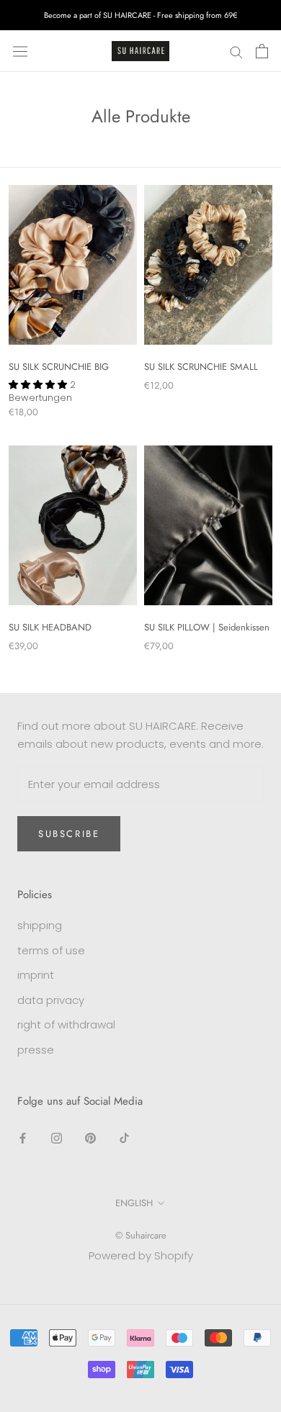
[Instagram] (56, 1138)
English (134, 1203)
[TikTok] (124, 1138)
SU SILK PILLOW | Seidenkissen (206, 627)
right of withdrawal (66, 1024)
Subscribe (68, 834)
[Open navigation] (20, 51)
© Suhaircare (140, 1235)
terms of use (51, 950)
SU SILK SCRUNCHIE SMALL (201, 367)
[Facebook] (22, 1138)
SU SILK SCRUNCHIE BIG (59, 367)
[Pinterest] (90, 1138)
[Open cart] (262, 51)
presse (35, 1049)
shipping (39, 925)
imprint (35, 974)
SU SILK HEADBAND (50, 627)
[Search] (236, 51)
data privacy (50, 1000)
